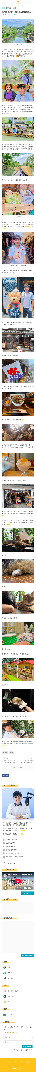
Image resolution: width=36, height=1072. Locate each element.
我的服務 (23, 830)
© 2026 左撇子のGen (18, 1069)
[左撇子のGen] (18, 2)
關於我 (21, 834)
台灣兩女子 (28, 226)
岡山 (11, 752)
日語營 (5, 752)
